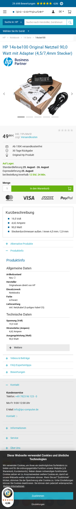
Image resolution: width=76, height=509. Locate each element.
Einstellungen (38, 504)
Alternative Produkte (21, 243)
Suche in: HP (11, 22)
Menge (6, 182)
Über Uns (15, 447)
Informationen (18, 428)
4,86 (35, 3)
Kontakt (14, 384)
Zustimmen (38, 495)
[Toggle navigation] (5, 12)
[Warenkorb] (69, 12)
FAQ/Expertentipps (20, 365)
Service (14, 438)
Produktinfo (17, 250)
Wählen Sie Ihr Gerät (14, 31)
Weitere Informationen (13, 486)
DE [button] (60, 11)
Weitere (18, 347)
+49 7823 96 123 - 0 (26, 396)
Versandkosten (29, 137)
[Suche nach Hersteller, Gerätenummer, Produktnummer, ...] (70, 22)
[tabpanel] (38, 93)
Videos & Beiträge (20, 358)
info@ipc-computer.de (26, 409)
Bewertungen (17, 372)
